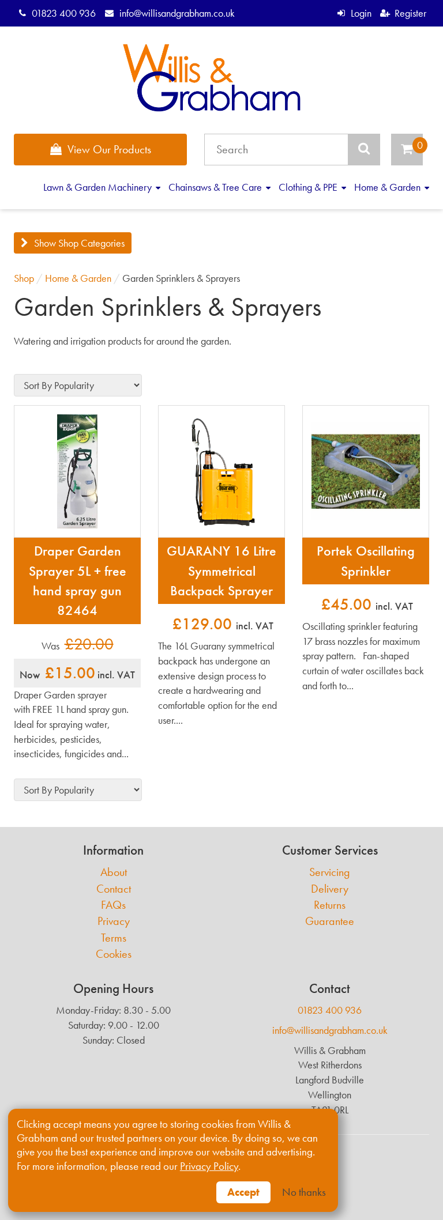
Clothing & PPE (309, 187)
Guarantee (329, 921)
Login (361, 13)
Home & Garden (388, 187)
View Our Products (109, 149)
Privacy (113, 921)
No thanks (304, 1192)
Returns (330, 905)
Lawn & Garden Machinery (98, 187)
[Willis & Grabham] (212, 77)
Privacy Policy (209, 1166)
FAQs (113, 905)
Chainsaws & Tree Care (216, 187)
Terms (113, 938)
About (113, 872)
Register (410, 13)
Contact (113, 889)
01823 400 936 (64, 13)
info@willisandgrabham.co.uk (176, 13)
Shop (24, 278)
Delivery (329, 889)
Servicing (329, 872)
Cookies (114, 954)
